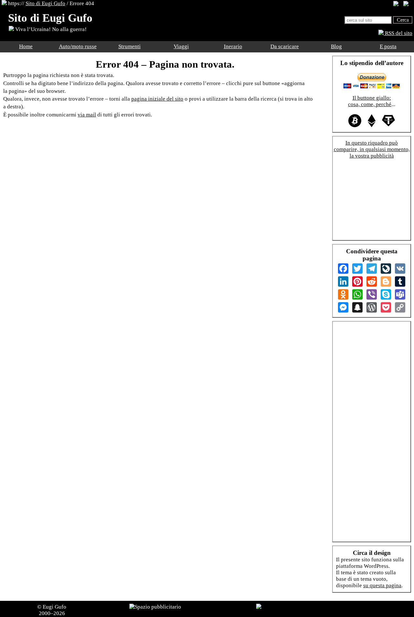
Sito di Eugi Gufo (45, 3)
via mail (87, 115)
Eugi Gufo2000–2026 (53, 610)
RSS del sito (398, 33)
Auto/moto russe (78, 46)
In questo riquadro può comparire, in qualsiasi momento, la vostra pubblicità (372, 149)
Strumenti (129, 46)
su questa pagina (382, 585)
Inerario (233, 46)
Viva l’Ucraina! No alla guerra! (50, 29)
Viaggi (181, 46)
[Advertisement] (371, 201)
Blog (336, 46)
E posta (388, 46)
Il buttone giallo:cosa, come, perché (369, 101)
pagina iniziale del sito (157, 99)
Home (26, 46)
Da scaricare (284, 46)
